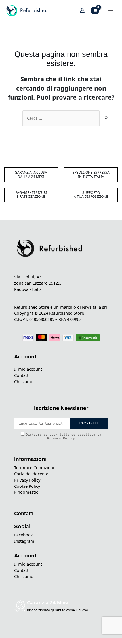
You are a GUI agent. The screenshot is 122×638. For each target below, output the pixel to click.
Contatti (22, 375)
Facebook (23, 535)
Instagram (24, 541)
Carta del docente (31, 473)
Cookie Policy (27, 486)
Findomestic (26, 492)
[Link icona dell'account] (82, 10)
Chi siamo (23, 381)
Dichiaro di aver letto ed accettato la (63, 436)
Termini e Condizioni (34, 467)
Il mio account (28, 369)
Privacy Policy (61, 438)
